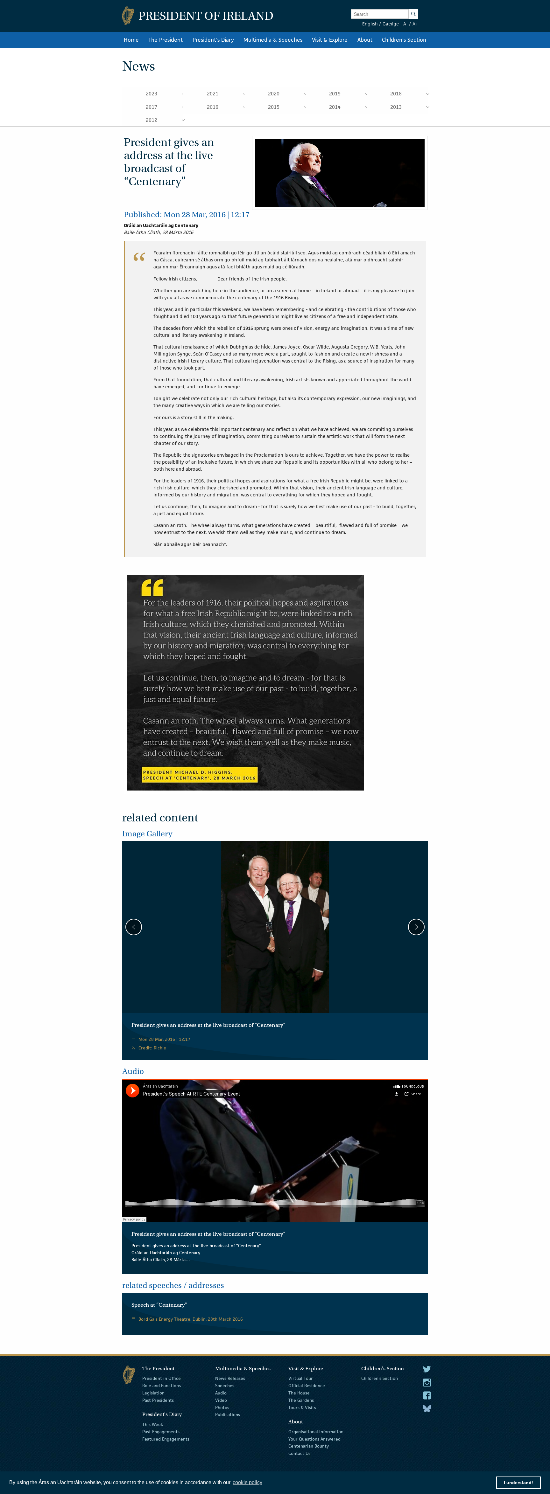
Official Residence (306, 1385)
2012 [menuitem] (151, 120)
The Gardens (301, 1400)
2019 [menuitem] (335, 93)
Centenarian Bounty (308, 1446)
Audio (221, 1393)
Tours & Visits (302, 1407)
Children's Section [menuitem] (404, 39)
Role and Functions (161, 1385)
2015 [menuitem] (273, 107)
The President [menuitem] (165, 39)
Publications (227, 1414)
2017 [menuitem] (151, 107)
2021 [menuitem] (212, 93)
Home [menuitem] (131, 39)
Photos (222, 1407)
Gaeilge (391, 24)
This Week (152, 1424)
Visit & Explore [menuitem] (330, 39)
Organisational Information (315, 1432)
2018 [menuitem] (396, 93)
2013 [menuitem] (396, 107)
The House (299, 1393)
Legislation (153, 1393)
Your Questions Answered (314, 1439)
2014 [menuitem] (335, 107)
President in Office (161, 1378)
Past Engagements (161, 1432)
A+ (415, 24)
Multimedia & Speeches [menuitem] (272, 39)
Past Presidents (158, 1400)
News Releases (230, 1378)
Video (221, 1400)
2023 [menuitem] (151, 93)
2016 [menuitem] (212, 107)
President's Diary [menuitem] (213, 39)
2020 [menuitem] (273, 93)
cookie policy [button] (247, 1482)
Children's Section (379, 1378)
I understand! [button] (518, 1482)
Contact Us (299, 1453)
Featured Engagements (165, 1439)
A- (405, 24)
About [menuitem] (364, 39)
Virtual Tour (300, 1378)
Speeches (224, 1385)
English (370, 24)
